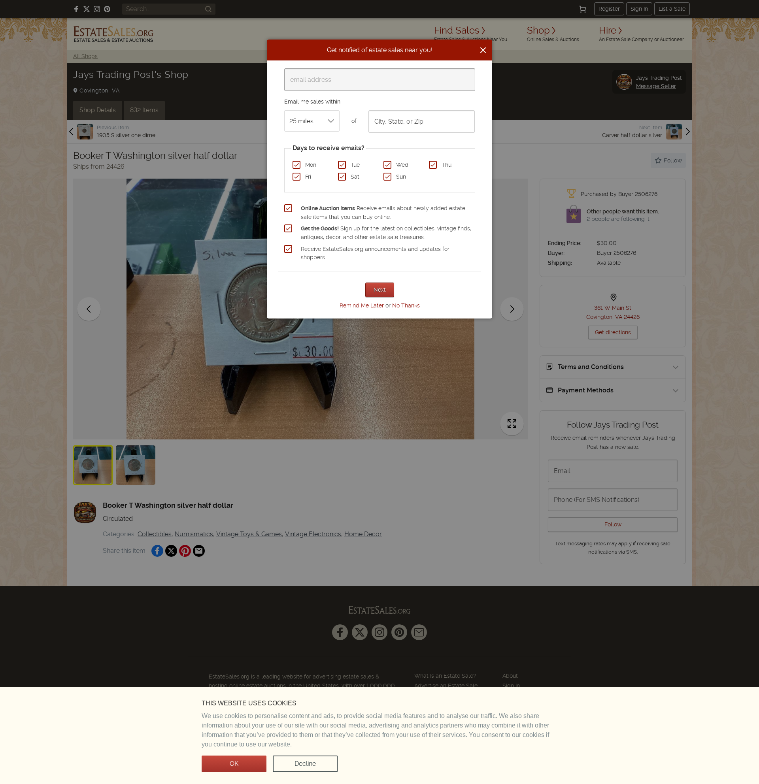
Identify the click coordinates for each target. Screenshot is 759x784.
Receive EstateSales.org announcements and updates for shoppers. (375, 253)
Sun (401, 176)
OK (234, 763)
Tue (355, 165)
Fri (308, 176)
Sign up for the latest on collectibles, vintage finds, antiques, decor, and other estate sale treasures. (386, 232)
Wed (402, 165)
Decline (305, 763)
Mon (310, 165)
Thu (446, 165)
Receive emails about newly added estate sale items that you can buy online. (383, 212)
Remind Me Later (362, 305)
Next (380, 289)
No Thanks (406, 305)
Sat (355, 176)
